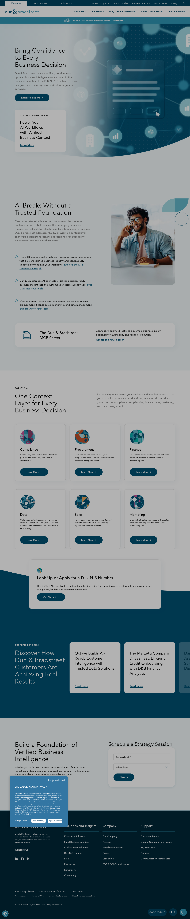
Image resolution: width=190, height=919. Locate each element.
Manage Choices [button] (21, 821)
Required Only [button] (38, 821)
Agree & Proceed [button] (55, 821)
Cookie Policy (26, 814)
